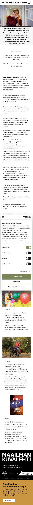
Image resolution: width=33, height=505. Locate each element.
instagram (13, 479)
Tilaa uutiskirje (8, 501)
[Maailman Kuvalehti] (16, 461)
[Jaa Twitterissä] (8, 73)
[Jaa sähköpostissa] (25, 73)
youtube (20, 479)
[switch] (28, 253)
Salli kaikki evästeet (17, 276)
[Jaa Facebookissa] (19, 73)
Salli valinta (16, 281)
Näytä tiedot (23, 271)
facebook (5, 479)
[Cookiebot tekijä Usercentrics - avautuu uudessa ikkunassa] (23, 217)
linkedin (26, 479)
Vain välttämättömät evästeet (16, 287)
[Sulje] (29, 484)
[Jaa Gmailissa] (14, 73)
